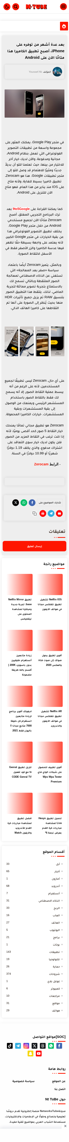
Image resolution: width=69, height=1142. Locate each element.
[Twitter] (16, 502)
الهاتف (33, 922)
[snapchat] (30, 1053)
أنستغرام (33, 893)
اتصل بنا (60, 1089)
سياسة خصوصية (23, 1081)
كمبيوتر (33, 988)
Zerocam (41, 464)
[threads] (43, 1046)
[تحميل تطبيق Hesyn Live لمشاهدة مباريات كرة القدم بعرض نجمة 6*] (49, 803)
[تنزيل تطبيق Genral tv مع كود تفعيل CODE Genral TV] (19, 752)
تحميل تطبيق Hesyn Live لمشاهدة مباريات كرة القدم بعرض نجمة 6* (50, 825)
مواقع (33, 1003)
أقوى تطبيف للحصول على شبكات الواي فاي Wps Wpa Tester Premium (50, 774)
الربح (33, 908)
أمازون (33, 878)
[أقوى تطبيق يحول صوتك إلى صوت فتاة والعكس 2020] (49, 640)
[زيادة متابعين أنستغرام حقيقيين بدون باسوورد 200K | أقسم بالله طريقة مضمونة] (19, 640)
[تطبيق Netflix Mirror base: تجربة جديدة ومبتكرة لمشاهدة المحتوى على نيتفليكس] (19, 584)
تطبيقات (33, 951)
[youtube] (39, 1053)
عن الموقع (59, 1081)
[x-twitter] (34, 1046)
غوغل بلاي (33, 981)
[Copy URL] (34, 513)
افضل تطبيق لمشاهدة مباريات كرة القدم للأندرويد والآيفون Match (19, 825)
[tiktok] (10, 1046)
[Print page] (43, 513)
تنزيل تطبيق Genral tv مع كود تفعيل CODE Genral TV (20, 772)
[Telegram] (51, 513)
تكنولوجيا (33, 959)
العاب (33, 915)
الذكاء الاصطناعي (33, 900)
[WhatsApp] (24, 502)
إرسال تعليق (34, 546)
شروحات (33, 973)
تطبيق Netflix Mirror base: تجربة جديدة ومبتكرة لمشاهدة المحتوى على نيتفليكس (20, 609)
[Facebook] (32, 502)
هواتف (33, 1010)
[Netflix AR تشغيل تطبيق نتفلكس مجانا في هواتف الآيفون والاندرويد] (49, 696)
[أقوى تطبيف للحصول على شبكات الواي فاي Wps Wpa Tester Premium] (49, 752)
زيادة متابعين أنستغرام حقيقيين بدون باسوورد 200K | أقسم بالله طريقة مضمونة (20, 665)
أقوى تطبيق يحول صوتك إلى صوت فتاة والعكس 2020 (50, 660)
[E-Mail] (59, 513)
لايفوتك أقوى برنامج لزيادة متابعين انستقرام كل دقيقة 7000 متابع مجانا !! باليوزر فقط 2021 (20, 721)
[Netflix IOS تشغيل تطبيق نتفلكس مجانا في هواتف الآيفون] (49, 584)
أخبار (33, 871)
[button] (6, 6)
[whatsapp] (51, 1046)
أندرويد (33, 886)
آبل (33, 864)
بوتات (33, 944)
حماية (33, 966)
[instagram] (26, 1046)
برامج (33, 937)
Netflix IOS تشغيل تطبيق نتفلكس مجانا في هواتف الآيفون (50, 604)
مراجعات (33, 995)
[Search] (15, 6)
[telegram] (18, 1046)
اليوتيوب (33, 929)
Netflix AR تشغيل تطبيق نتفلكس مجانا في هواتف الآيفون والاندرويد (50, 718)
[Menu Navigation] (58, 7)
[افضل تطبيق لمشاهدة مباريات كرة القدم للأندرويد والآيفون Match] (19, 803)
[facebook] (59, 1046)
